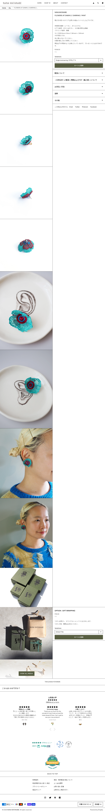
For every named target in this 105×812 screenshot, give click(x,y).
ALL (10, 8)
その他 (57, 100)
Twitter (77, 107)
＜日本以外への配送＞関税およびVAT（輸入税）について (76, 80)
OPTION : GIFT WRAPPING (65, 611)
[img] (52, 700)
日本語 (97, 804)
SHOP (46, 3)
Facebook (93, 107)
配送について (59, 73)
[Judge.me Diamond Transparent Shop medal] (60, 744)
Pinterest (85, 107)
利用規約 (35, 780)
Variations (58, 57)
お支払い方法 (59, 87)
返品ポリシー (37, 790)
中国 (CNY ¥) (84, 804)
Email (71, 107)
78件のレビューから (52, 702)
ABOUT (55, 3)
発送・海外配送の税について (63, 780)
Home (4, 8)
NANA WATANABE (61, 12)
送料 (56, 94)
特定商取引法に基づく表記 (41, 783)
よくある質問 (58, 783)
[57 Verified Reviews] (52, 770)
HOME (39, 3)
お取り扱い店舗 (59, 786)
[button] (26, 673)
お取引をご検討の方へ (61, 790)
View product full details (52, 682)
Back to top (52, 774)
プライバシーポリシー (40, 786)
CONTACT (64, 3)
